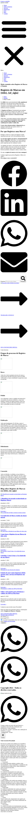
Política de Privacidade (9, 621)
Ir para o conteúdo (5, 1)
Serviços (6, 8)
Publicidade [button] (3, 786)
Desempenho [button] (4, 769)
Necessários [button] (3, 803)
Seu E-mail (3, 618)
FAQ (5, 11)
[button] (14, 43)
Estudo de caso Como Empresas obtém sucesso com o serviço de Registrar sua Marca (13, 574)
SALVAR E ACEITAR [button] (6, 811)
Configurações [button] (4, 732)
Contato (6, 13)
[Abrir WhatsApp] (24, 809)
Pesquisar (3, 281)
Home (5, 5)
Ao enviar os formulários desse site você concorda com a (14, 620)
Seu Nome (3, 616)
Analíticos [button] (3, 777)
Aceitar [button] (11, 732)
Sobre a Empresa (8, 6)
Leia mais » (3, 511)
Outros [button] (2, 796)
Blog (5, 12)
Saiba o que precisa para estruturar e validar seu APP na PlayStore (12, 592)
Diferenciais (7, 9)
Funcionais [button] (3, 760)
